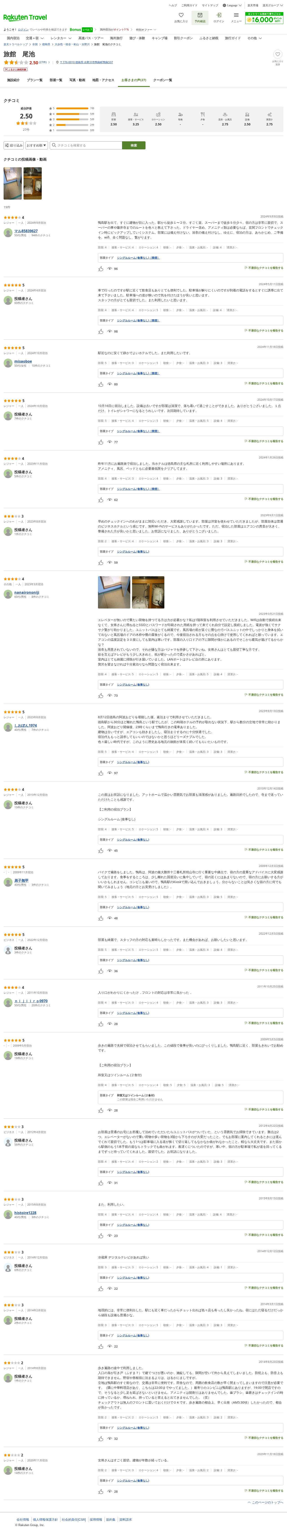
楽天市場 (253, 5)
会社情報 (23, 1519)
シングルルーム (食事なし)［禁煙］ (138, 258)
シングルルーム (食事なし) (133, 551)
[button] (13, 183)
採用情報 (96, 1519)
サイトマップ (210, 5)
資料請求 (125, 1519)
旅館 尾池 (19, 53)
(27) (134, 80)
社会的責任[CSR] (74, 1519)
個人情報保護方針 (45, 1519)
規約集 (110, 1519)
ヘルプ (173, 5)
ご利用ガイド (189, 5)
